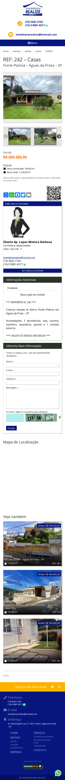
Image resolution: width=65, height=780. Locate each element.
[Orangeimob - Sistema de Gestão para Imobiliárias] (32, 766)
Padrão (49, 51)
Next (59, 97)
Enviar (11, 428)
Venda (28, 51)
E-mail (9, 370)
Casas (38, 51)
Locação (14, 744)
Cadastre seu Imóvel (43, 736)
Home (6, 51)
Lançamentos (16, 747)
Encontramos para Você (42, 741)
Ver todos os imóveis (32, 270)
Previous (5, 97)
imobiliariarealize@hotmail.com (19, 257)
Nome (10, 361)
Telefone (11, 379)
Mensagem (12, 387)
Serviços (39, 733)
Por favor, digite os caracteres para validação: (27, 412)
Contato (40, 750)
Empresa (15, 752)
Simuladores (40, 745)
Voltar (6, 675)
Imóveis (17, 51)
